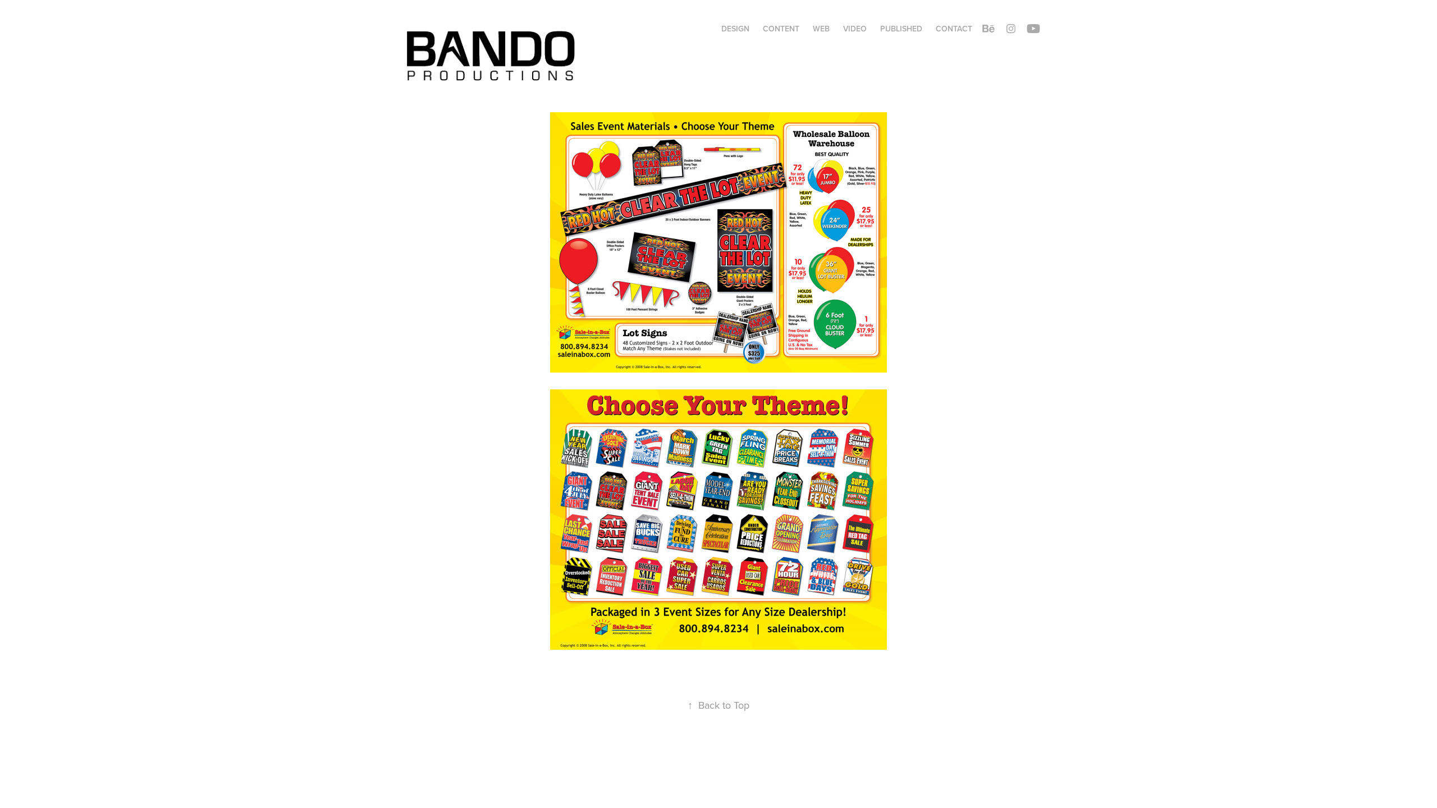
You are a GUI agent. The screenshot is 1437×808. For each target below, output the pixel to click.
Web (821, 28)
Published (901, 28)
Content (781, 28)
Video (855, 28)
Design (735, 28)
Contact (954, 28)
